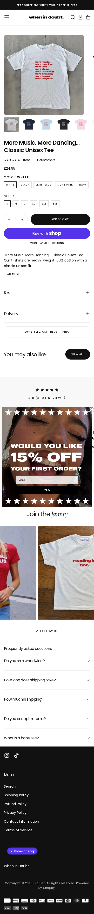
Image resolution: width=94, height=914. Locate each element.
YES (47, 489)
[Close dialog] (91, 409)
